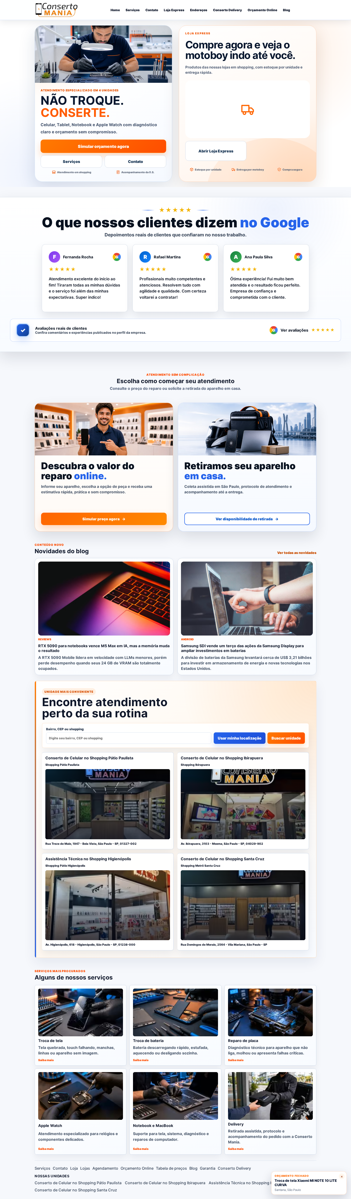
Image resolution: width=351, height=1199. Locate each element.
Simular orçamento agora (103, 146)
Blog (286, 10)
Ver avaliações (303, 330)
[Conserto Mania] (57, 10)
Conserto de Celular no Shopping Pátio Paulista (78, 1182)
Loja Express (174, 10)
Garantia (207, 1168)
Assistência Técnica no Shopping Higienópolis (251, 1182)
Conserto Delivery (227, 10)
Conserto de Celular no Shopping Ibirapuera (165, 1182)
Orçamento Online (262, 10)
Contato (151, 10)
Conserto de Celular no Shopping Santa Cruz (76, 1190)
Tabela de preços (171, 1168)
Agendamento (105, 1168)
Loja (74, 1168)
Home (115, 10)
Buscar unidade (286, 738)
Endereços (198, 10)
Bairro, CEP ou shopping (65, 729)
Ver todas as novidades (296, 553)
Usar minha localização (239, 738)
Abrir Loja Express (215, 151)
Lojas (85, 1168)
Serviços (133, 10)
